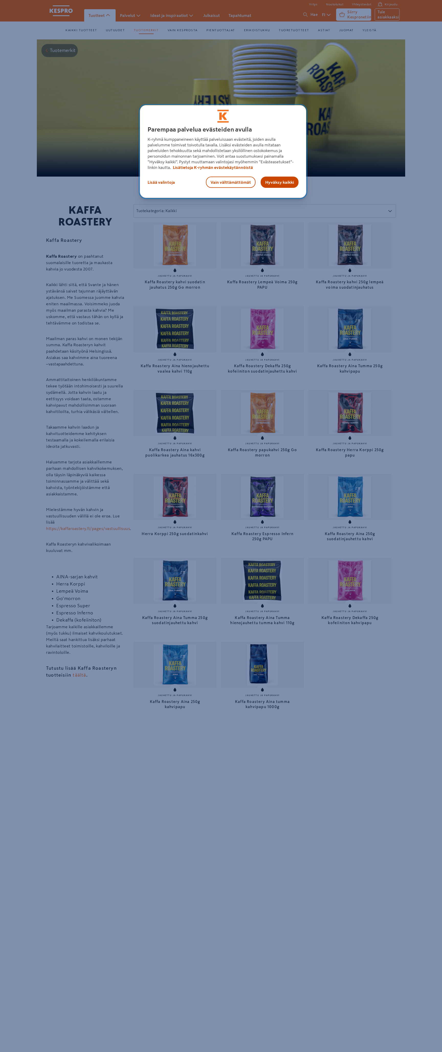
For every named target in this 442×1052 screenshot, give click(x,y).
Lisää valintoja (161, 182)
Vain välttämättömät (231, 182)
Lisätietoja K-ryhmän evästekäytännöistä (212, 167)
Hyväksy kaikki (279, 182)
